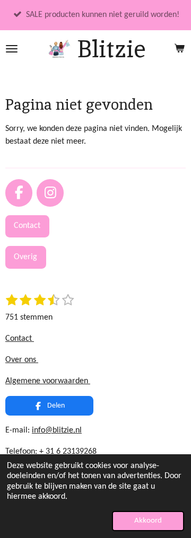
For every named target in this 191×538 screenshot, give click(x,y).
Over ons (21, 360)
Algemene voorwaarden (47, 381)
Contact (19, 338)
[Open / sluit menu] (11, 48)
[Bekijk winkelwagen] (179, 48)
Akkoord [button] (148, 521)
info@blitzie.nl (57, 430)
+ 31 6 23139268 (68, 451)
